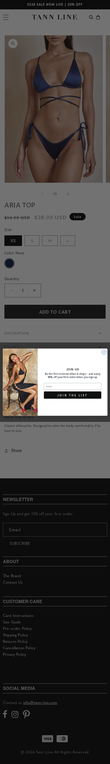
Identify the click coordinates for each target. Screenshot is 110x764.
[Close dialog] (103, 351)
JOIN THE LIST (72, 394)
